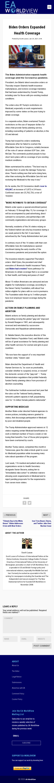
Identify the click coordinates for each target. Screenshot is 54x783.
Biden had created (18, 268)
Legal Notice (16, 677)
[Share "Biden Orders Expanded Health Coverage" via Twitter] (29, 502)
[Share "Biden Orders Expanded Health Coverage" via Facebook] (24, 502)
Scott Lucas (23, 39)
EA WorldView (30, 779)
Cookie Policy (17, 699)
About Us (15, 665)
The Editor (15, 671)
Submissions (17, 682)
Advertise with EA (18, 688)
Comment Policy (18, 694)
